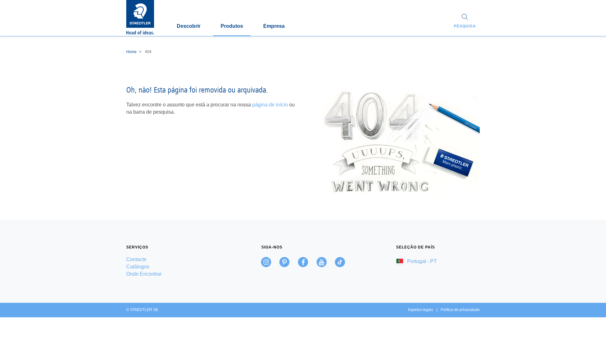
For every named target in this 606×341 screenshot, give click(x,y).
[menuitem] (168, 259)
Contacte (136, 259)
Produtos (232, 26)
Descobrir (188, 26)
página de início (270, 104)
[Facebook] (303, 262)
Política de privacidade (460, 310)
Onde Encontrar (144, 274)
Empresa (274, 26)
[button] (465, 22)
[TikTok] (340, 262)
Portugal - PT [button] (421, 261)
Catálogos (137, 266)
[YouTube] (322, 262)
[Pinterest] (284, 262)
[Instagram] (266, 262)
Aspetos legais (420, 310)
